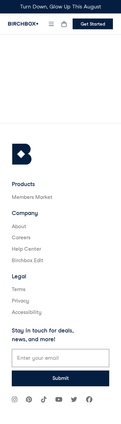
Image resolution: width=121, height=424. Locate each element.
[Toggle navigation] (51, 23)
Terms (19, 289)
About (19, 226)
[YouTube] (58, 400)
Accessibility (27, 312)
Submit (60, 378)
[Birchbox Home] (23, 24)
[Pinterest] (29, 400)
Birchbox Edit (27, 260)
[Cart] (63, 23)
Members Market (32, 197)
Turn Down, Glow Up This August (60, 6)
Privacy (20, 301)
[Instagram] (14, 400)
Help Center (26, 249)
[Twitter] (74, 400)
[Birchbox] (22, 154)
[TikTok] (43, 400)
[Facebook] (89, 400)
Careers (21, 238)
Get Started (93, 24)
